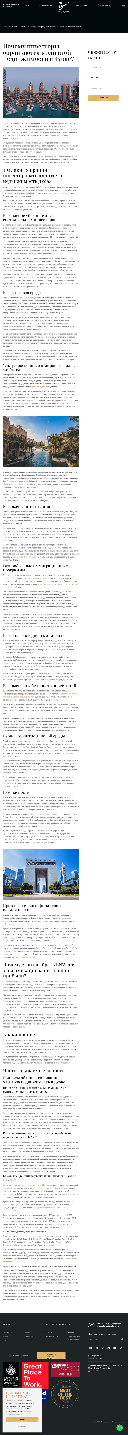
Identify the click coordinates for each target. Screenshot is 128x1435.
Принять (22, 1420)
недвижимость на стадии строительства (49, 1188)
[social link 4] (114, 1348)
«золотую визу (42, 614)
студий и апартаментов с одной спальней (49, 643)
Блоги (14, 26)
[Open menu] (123, 5)
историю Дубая (26, 297)
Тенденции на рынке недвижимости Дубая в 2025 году (26, 1185)
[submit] (123, 1339)
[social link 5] (120, 1348)
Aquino (21, 1017)
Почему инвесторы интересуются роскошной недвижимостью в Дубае (50, 26)
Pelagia (49, 1014)
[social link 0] (90, 1348)
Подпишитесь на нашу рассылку (102, 1334)
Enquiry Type (96, 88)
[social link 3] (108, 1348)
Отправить (103, 98)
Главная (6, 26)
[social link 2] (102, 1348)
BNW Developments (14, 981)
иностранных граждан (37, 578)
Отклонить (22, 1427)
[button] (92, 77)
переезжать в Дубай (38, 386)
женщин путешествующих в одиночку (45, 814)
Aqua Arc (69, 1014)
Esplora (25, 1014)
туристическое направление (57, 193)
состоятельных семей (35, 247)
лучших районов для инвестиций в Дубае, (32, 1236)
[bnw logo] (64, 8)
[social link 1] (96, 1348)
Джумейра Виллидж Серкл (25, 557)
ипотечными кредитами (24, 957)
